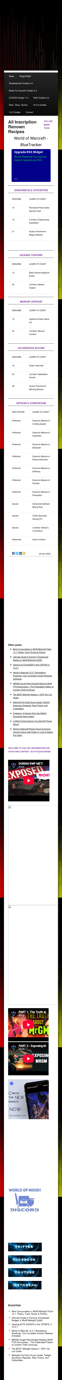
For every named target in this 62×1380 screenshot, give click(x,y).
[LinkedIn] (20, 553)
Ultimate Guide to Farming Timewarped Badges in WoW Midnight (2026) (30, 1319)
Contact (29, 112)
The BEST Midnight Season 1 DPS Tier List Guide (31, 1350)
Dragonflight (25, 76)
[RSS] (24, 553)
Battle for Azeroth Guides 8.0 (23, 90)
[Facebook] (13, 553)
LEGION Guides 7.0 (18, 97)
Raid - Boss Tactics (18, 104)
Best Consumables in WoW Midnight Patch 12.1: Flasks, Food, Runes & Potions (32, 1312)
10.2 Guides (15, 112)
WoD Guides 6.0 (41, 97)
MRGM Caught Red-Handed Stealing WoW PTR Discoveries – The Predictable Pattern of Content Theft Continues (33, 686)
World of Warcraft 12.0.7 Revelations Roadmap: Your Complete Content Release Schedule (32, 675)
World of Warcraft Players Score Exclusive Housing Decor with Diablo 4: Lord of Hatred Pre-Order (33, 732)
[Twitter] (17, 553)
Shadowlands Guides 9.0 (21, 83)
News (11, 76)
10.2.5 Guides (39, 104)
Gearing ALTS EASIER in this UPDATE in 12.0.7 (32, 1325)
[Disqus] (31, 601)
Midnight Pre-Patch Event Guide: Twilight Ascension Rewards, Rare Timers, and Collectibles (31, 705)
